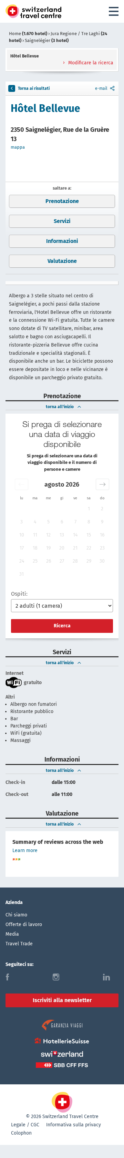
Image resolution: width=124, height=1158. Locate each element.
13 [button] (62, 535)
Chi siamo (16, 915)
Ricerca (62, 626)
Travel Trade (19, 944)
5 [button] (48, 522)
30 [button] (102, 561)
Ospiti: (19, 594)
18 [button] (35, 548)
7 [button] (75, 522)
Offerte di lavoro (24, 924)
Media (12, 934)
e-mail (101, 88)
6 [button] (62, 522)
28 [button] (75, 561)
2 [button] (102, 509)
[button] (21, 484)
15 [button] (88, 535)
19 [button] (48, 548)
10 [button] (21, 535)
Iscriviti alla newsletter (62, 1000)
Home (28, 33)
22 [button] (88, 548)
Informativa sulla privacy (73, 1125)
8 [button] (88, 522)
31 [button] (21, 574)
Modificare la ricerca (90, 63)
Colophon (21, 1133)
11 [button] (35, 535)
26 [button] (48, 561)
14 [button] (75, 535)
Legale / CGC (25, 1125)
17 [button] (22, 548)
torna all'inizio (60, 406)
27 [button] (62, 561)
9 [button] (102, 522)
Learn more (25, 850)
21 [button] (75, 548)
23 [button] (102, 548)
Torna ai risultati (34, 88)
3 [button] (21, 522)
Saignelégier (47, 40)
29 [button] (88, 561)
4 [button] (35, 522)
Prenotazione (62, 201)
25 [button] (35, 561)
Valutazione (62, 261)
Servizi (62, 221)
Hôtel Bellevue (45, 108)
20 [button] (61, 548)
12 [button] (48, 535)
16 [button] (102, 535)
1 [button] (89, 509)
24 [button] (21, 561)
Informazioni (62, 241)
